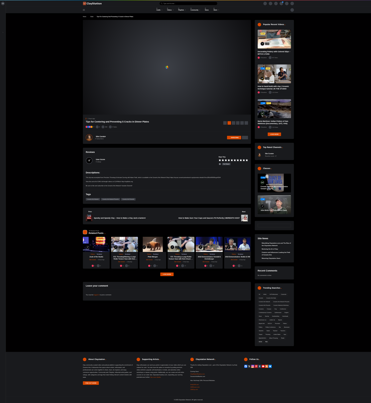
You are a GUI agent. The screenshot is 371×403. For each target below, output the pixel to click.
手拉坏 (282, 338)
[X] (249, 366)
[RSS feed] (266, 366)
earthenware (278, 312)
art (259, 294)
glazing (267, 316)
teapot (260, 334)
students (261, 330)
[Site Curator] (89, 137)
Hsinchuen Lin (262, 320)
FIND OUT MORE (90, 383)
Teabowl (275, 330)
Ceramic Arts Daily (271, 298)
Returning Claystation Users (271, 258)
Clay (275, 309)
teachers (282, 330)
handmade (285, 316)
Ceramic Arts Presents (128, 199)
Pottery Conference (270, 327)
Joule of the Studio (96, 257)
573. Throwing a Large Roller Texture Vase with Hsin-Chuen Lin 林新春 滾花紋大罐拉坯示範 (181, 259)
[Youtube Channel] (263, 366)
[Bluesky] (270, 366)
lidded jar (272, 320)
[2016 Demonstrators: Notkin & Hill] (237, 244)
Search (288, 225)
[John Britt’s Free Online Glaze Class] (274, 204)
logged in (96, 295)
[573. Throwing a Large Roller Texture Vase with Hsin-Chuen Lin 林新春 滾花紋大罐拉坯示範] (181, 244)
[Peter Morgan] (152, 244)
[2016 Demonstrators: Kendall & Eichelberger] (209, 244)
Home (84, 16)
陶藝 (266, 341)
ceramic (261, 298)
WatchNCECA (262, 338)
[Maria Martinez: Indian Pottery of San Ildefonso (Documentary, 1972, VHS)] (274, 108)
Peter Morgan (153, 257)
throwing (267, 334)
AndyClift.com (194, 384)
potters (285, 323)
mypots (280, 320)
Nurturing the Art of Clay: (270, 249)
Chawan (269, 309)
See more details (155, 377)
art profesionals (274, 294)
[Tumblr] (259, 366)
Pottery (93, 254)
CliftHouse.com (195, 387)
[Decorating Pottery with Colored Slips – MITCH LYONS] (274, 39)
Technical (99, 254)
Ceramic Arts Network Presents (110, 199)
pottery (260, 327)
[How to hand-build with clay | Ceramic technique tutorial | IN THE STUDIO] (274, 73)
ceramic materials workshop (281, 305)
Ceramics (261, 309)
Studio (268, 330)
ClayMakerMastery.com (197, 374)
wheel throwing (273, 338)
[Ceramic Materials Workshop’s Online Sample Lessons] (274, 183)
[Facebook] (245, 366)
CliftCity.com (194, 389)
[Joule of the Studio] (96, 244)
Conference (283, 309)
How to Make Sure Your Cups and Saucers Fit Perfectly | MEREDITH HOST (209, 218)
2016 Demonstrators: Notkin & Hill (237, 257)
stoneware (287, 327)
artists (264, 294)
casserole (283, 294)
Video (91, 16)
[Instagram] (252, 366)
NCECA (270, 323)
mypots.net (262, 323)
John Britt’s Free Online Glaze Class (274, 210)
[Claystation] (92, 3)
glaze (260, 316)
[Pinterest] (256, 366)
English (286, 312)
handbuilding (275, 316)
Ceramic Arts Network (93, 199)
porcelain (277, 323)
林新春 (260, 341)
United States (276, 334)
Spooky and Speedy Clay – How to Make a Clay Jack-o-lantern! (120, 218)
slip (280, 327)
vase (285, 334)
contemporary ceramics (265, 312)
